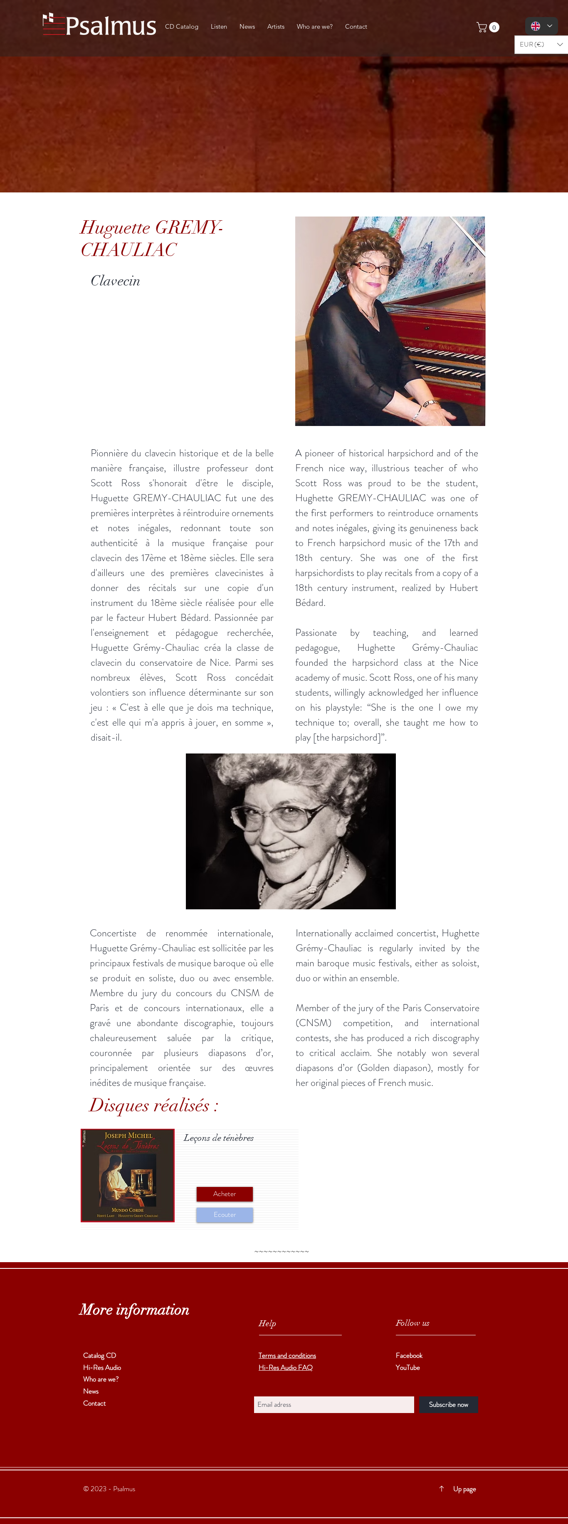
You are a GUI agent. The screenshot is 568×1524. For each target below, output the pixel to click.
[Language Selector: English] (541, 26)
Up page (470, 1489)
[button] (489, 27)
